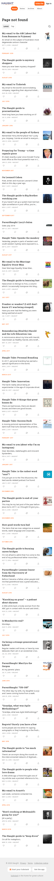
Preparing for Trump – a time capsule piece (18, 152)
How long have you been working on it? (19, 114)
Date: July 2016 (8, 225)
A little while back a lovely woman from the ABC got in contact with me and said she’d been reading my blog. (20, 607)
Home (14, 8)
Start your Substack (20, 869)
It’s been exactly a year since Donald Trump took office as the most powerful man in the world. (21, 158)
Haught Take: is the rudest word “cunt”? (19, 473)
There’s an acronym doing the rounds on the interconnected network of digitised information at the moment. (19, 755)
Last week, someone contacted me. (17, 794)
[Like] (3, 48)
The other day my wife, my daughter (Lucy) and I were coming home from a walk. (20, 692)
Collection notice (41, 863)
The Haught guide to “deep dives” (20, 836)
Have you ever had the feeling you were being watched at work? (19, 311)
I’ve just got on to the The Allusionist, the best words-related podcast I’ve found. (19, 478)
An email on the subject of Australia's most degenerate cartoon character (20, 40)
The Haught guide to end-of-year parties (20, 499)
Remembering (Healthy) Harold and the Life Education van (19, 332)
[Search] (49, 26)
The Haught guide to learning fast (20, 280)
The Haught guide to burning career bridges (18, 550)
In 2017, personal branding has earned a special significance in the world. (19, 362)
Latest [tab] (6, 26)
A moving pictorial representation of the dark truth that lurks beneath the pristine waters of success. (19, 425)
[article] (27, 41)
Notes (22, 8)
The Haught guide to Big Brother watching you (20, 197)
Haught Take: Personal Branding (20, 357)
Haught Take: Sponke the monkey (20, 237)
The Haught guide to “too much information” (19, 750)
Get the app (39, 869)
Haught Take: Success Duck (17, 420)
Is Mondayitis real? (12, 620)
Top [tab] (12, 26)
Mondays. (6, 624)
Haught (15, 45)
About (39, 8)
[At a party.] (7, 818)
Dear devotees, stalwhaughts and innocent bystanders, (20, 452)
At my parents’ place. (11, 669)
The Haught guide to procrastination (13, 110)
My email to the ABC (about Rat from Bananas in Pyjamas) (19, 35)
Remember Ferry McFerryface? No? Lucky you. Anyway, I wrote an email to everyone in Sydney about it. (20, 136)
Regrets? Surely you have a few (19, 724)
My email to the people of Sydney (20, 132)
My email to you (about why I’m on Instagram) (21, 446)
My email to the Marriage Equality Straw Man (16, 263)
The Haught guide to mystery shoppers (18, 62)
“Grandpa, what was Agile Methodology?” (16, 707)
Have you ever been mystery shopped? (19, 66)
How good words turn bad (16, 524)
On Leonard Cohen (12, 177)
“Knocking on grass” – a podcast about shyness (19, 601)
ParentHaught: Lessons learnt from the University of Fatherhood (18, 572)
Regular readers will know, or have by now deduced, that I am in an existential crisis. (20, 649)
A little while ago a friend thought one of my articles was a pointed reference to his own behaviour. (20, 776)
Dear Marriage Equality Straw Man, (17, 268)
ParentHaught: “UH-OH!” (15, 687)
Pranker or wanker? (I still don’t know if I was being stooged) (19, 306)
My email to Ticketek (14, 84)
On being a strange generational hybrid (19, 643)
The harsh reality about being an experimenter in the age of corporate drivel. (21, 385)
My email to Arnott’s (13, 790)
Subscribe (39, 3)
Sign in (48, 3)
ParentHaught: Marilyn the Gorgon (17, 665)
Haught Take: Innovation (16, 381)
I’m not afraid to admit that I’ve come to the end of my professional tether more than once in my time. (21, 556)
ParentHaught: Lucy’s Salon (17, 222)
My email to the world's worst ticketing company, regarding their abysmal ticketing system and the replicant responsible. (21, 88)
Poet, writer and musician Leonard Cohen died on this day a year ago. (20, 181)
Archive (31, 8)
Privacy (23, 863)
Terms (30, 863)
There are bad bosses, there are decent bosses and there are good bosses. (18, 407)
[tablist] (9, 26)
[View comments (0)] (15, 48)
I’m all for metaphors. (11, 839)
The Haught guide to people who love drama (20, 771)
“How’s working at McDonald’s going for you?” (18, 813)
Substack (14, 875)
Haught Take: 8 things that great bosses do (20, 401)
